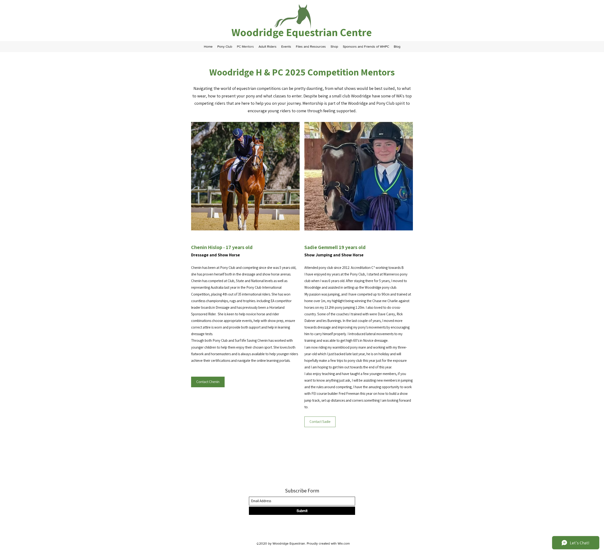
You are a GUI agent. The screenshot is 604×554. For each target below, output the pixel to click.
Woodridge (258, 32)
